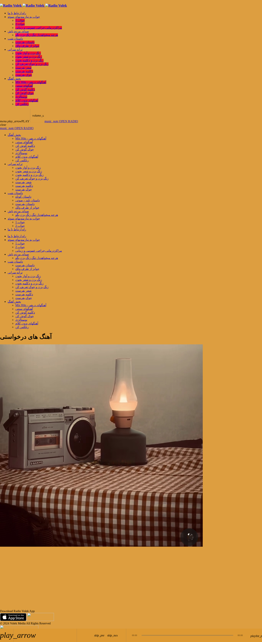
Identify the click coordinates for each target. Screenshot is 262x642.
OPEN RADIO (61, 121)
